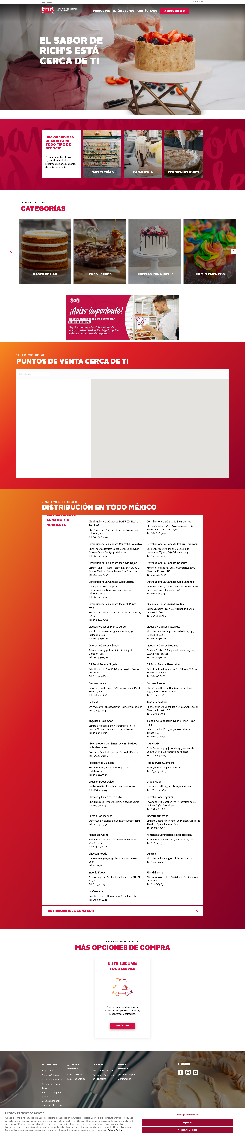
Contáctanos (124, 1079)
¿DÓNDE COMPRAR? (174, 11)
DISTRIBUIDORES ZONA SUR (70, 911)
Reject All (187, 1122)
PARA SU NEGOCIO (123, 1067)
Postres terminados (52, 1080)
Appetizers (48, 1071)
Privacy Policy (115, 1130)
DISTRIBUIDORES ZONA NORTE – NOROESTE (61, 520)
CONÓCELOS (122, 1026)
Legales (98, 1065)
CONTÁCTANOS (147, 11)
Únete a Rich (198, 1)
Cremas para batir (51, 1101)
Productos (101, 11)
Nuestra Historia (75, 1075)
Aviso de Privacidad (103, 1071)
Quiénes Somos (123, 11)
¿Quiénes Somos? (73, 1067)
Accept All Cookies (187, 1130)
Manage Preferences (187, 1115)
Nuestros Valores (76, 1079)
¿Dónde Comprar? (127, 1075)
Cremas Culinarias (51, 1075)
